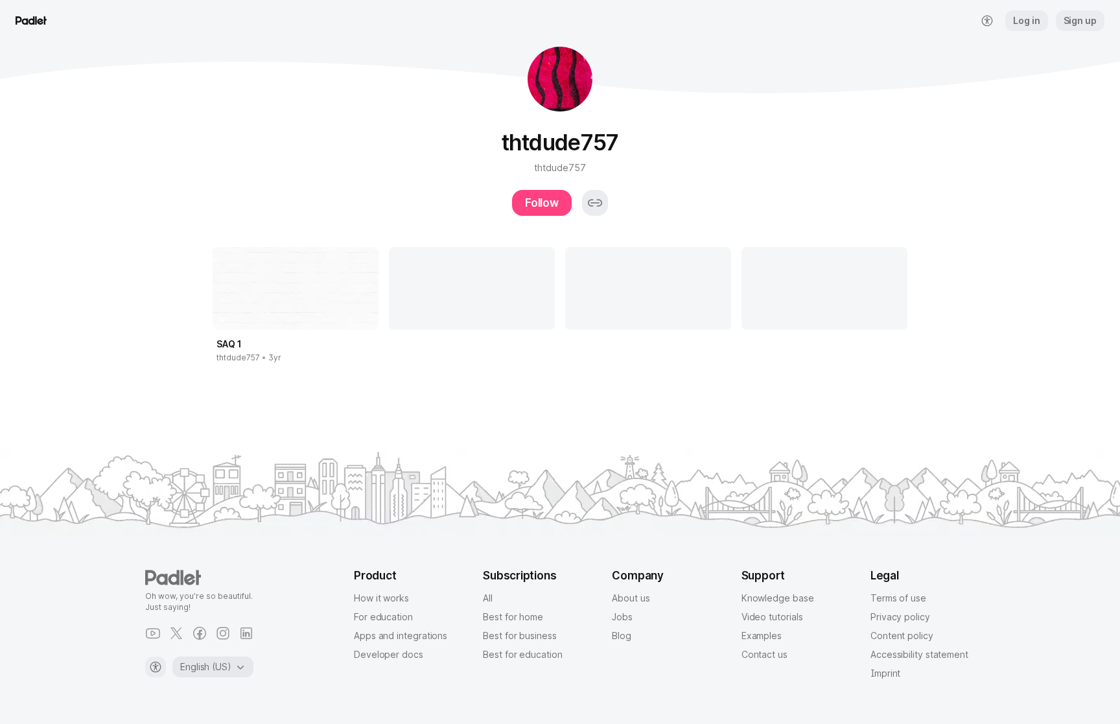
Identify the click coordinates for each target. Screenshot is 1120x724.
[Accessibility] (155, 667)
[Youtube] (153, 633)
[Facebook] (199, 633)
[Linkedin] (246, 633)
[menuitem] (987, 20)
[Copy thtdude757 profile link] (595, 203)
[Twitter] (176, 633)
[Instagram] (223, 633)
